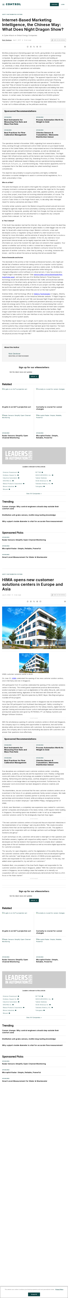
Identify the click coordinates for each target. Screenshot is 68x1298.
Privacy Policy (59, 1289)
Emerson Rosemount (10, 472)
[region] (34, 1292)
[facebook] (28, 47)
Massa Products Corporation (12, 483)
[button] (3, 4)
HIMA (14, 678)
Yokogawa (39, 486)
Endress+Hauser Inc (10, 475)
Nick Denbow (7, 40)
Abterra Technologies (42, 294)
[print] (65, 47)
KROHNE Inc (7, 481)
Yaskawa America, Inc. (43, 483)
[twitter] (34, 47)
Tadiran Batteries (41, 478)
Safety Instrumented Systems (12, 14)
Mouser (5, 489)
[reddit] (37, 47)
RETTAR (38, 472)
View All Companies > (34, 493)
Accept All (34, 1294)
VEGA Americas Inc (42, 481)
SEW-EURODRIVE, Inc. (43, 475)
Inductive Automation (10, 478)
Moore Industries (8, 486)
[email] (40, 47)
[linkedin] (31, 47)
